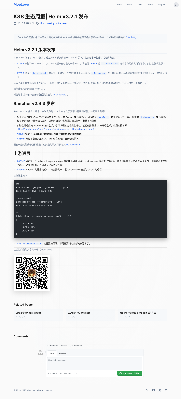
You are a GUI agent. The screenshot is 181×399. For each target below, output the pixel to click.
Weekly (50, 23)
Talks (140, 4)
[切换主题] (176, 4)
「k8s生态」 (130, 37)
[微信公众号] (166, 390)
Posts (129, 4)
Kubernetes (61, 23)
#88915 (21, 161)
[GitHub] (153, 390)
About (150, 4)
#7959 (20, 63)
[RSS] (147, 390)
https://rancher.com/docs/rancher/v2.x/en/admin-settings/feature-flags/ (55, 129)
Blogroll (161, 4)
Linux (43, 23)
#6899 (93, 63)
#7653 (20, 73)
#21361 (21, 133)
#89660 (21, 169)
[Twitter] (159, 390)
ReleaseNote (59, 94)
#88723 (21, 243)
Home (119, 4)
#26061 (21, 138)
